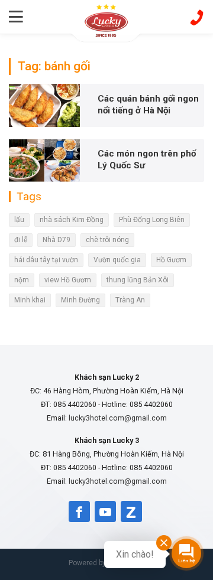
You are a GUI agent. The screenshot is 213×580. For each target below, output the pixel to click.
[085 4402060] (196, 16)
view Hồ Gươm (67, 280)
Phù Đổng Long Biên (152, 220)
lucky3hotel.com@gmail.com (118, 417)
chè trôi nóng (107, 240)
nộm (21, 280)
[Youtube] (105, 511)
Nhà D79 (56, 240)
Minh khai (30, 300)
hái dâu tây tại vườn (46, 260)
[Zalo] (131, 511)
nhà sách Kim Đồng (72, 220)
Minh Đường (80, 300)
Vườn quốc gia (117, 260)
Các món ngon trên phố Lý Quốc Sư (147, 159)
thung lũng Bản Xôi (137, 280)
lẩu (19, 220)
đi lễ (20, 240)
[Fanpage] (79, 511)
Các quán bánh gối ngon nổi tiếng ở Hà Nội (148, 104)
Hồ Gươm (171, 260)
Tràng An (130, 300)
